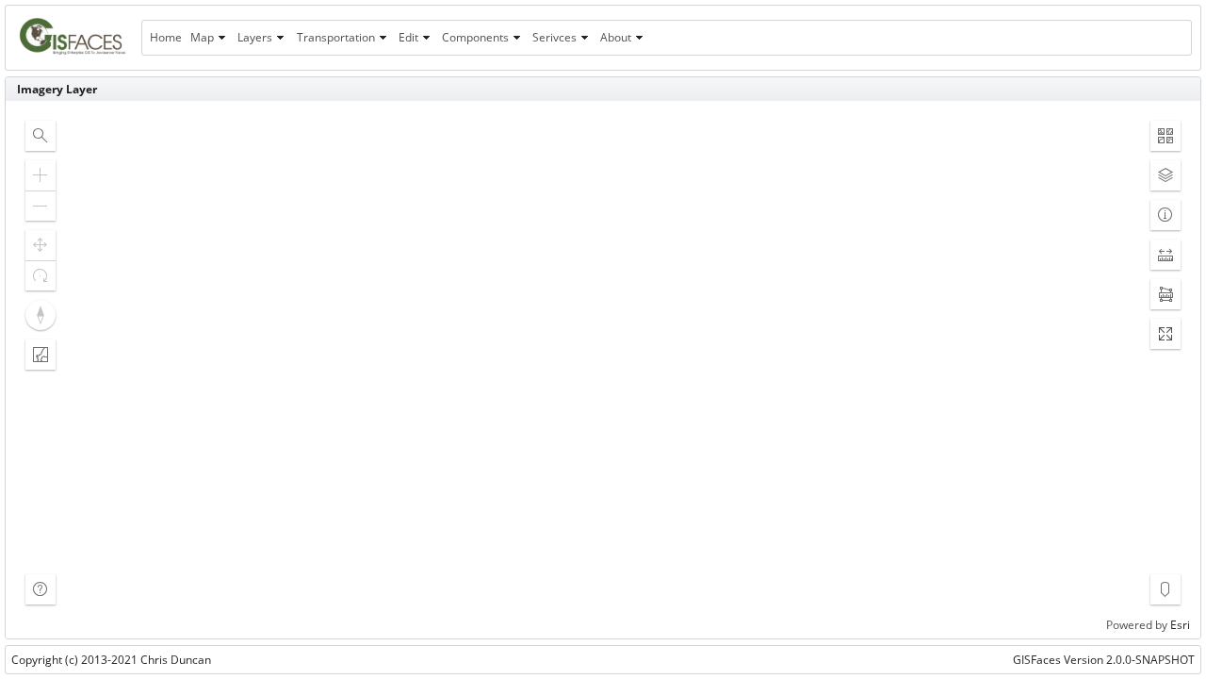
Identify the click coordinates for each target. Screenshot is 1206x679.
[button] (40, 136)
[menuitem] (165, 38)
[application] (603, 370)
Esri (1180, 625)
